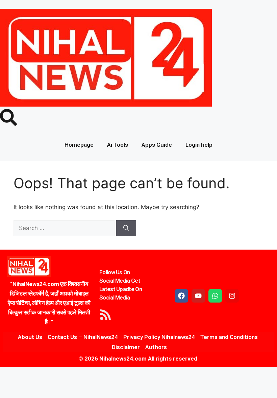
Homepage (79, 144)
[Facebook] (181, 296)
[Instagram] (232, 296)
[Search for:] (65, 228)
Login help (198, 144)
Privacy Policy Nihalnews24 (159, 337)
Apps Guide (157, 144)
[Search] (126, 228)
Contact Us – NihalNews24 (83, 337)
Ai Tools (117, 144)
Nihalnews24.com (122, 358)
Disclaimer (126, 347)
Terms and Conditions (229, 337)
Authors (156, 347)
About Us (30, 337)
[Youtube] (198, 296)
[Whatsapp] (215, 296)
